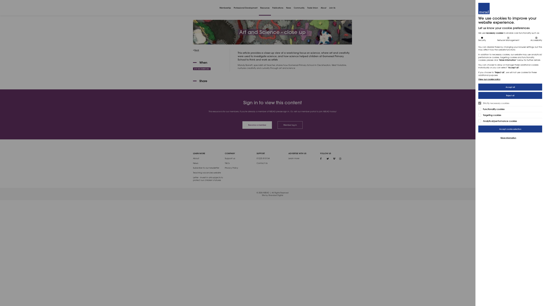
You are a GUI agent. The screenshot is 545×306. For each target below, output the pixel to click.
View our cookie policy (489, 79)
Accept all (510, 87)
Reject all (510, 95)
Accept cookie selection (510, 129)
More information (508, 138)
